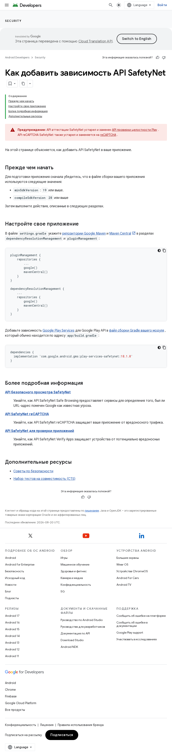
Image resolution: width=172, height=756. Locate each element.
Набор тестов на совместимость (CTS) (44, 479)
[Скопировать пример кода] (164, 250)
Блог (8, 591)
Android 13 (12, 642)
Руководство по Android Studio (82, 620)
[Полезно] (157, 57)
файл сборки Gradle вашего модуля (136, 330)
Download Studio (72, 640)
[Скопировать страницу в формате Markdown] (23, 83)
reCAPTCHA (108, 135)
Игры (64, 558)
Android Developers (17, 57)
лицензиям (92, 510)
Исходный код (15, 578)
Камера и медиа (72, 578)
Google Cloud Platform (20, 703)
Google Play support (129, 632)
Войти (162, 5)
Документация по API (75, 633)
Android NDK (69, 647)
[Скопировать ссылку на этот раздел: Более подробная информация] (87, 383)
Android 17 (12, 616)
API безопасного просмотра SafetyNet (38, 392)
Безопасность (14, 571)
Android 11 (12, 656)
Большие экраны (127, 558)
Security (13, 21)
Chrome (10, 690)
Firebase (11, 696)
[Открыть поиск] (110, 5)
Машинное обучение (75, 564)
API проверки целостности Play (134, 130)
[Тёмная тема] (159, 250)
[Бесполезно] (164, 57)
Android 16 (12, 622)
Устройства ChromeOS (132, 571)
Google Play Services (58, 330)
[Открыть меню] (7, 5)
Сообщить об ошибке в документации (131, 624)
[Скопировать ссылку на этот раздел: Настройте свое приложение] (83, 224)
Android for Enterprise (19, 564)
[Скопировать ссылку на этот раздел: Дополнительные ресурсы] (76, 462)
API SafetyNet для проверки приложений (39, 431)
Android (10, 558)
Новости (10, 585)
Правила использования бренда (81, 725)
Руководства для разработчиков (83, 627)
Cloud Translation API (95, 41)
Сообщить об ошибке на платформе (141, 616)
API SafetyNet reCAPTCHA (27, 414)
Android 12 (12, 649)
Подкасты (12, 598)
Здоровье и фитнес (74, 571)
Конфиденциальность (76, 585)
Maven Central (120, 233)
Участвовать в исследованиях (136, 639)
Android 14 (12, 636)
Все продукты (15, 710)
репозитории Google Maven (84, 233)
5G (63, 591)
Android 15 (12, 629)
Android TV (123, 585)
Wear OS (122, 564)
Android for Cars (127, 578)
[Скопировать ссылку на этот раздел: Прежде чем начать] (57, 168)
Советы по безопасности (33, 471)
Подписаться (61, 735)
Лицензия (46, 725)
